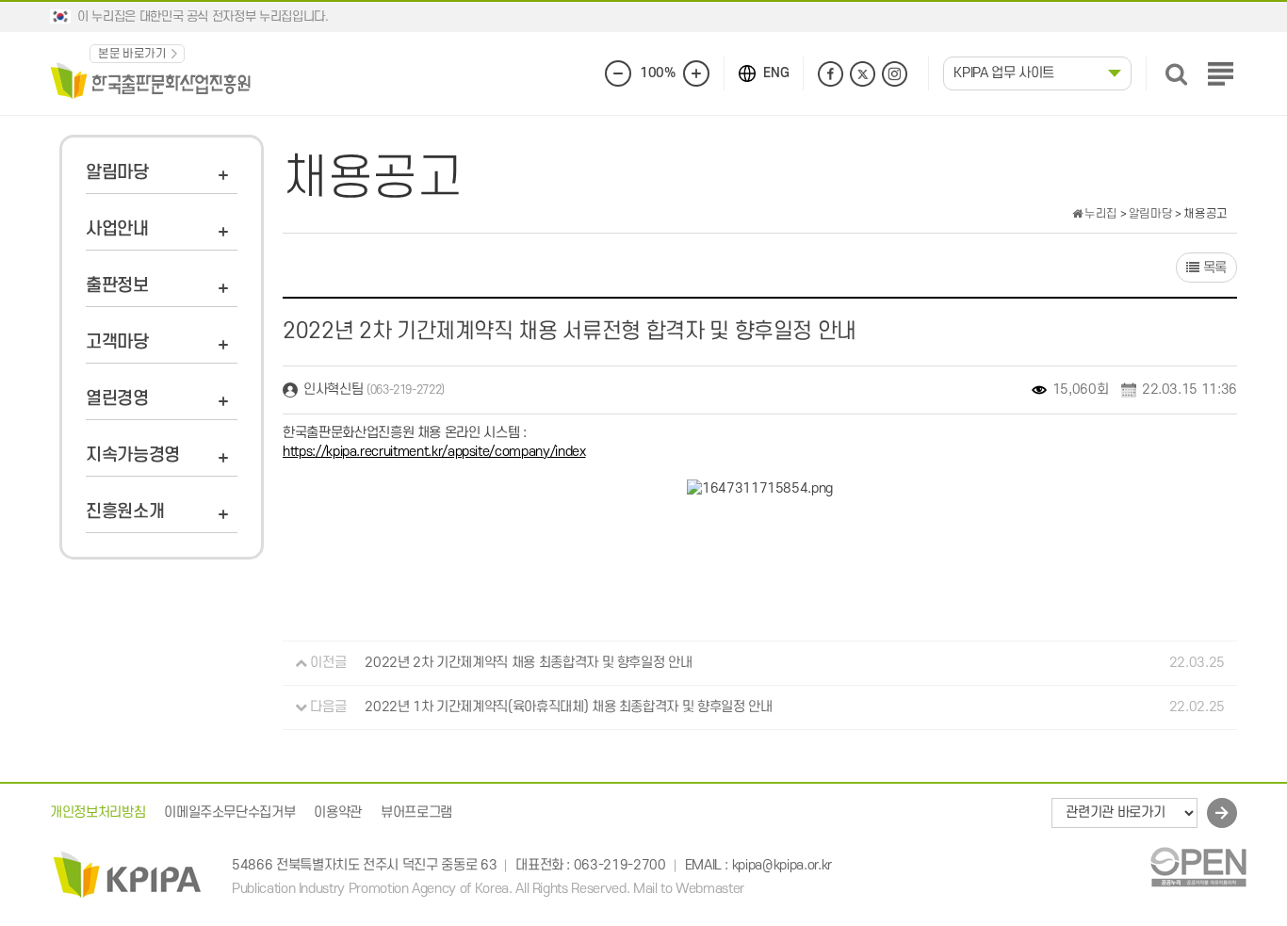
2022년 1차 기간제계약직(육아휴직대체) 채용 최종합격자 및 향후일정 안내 (568, 707)
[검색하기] (1176, 73)
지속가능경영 (133, 455)
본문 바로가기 (132, 53)
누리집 (1099, 213)
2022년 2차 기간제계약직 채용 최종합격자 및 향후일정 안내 (528, 663)
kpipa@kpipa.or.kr (782, 866)
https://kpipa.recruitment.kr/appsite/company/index (434, 452)
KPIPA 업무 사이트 (1003, 73)
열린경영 (117, 399)
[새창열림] (1197, 866)
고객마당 (117, 342)
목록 (1213, 268)
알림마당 (117, 173)
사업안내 (117, 229)
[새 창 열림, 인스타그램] (894, 74)
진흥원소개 (125, 512)
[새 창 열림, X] (862, 74)
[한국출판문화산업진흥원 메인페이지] (151, 80)
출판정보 (117, 286)
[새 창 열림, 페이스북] (830, 74)
